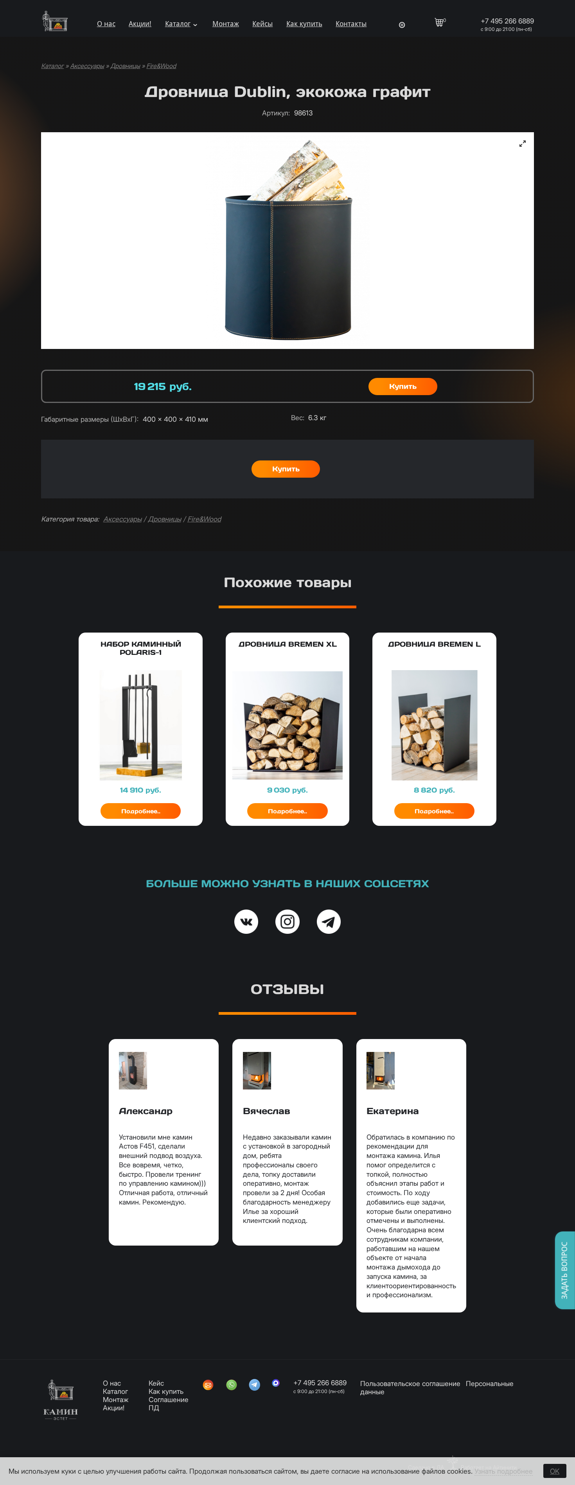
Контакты (351, 24)
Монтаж (225, 24)
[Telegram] (255, 1385)
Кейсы (262, 24)
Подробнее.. (140, 811)
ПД (154, 1408)
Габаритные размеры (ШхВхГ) (89, 419)
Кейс (156, 1383)
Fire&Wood (161, 66)
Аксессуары (87, 66)
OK (554, 1471)
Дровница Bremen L (434, 644)
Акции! (140, 24)
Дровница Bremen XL (288, 644)
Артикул (276, 113)
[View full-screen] (522, 143)
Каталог (177, 24)
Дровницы (125, 66)
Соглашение (169, 1399)
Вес (297, 417)
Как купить (304, 24)
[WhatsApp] (231, 1385)
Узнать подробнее (503, 1471)
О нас (106, 24)
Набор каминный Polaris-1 (141, 648)
